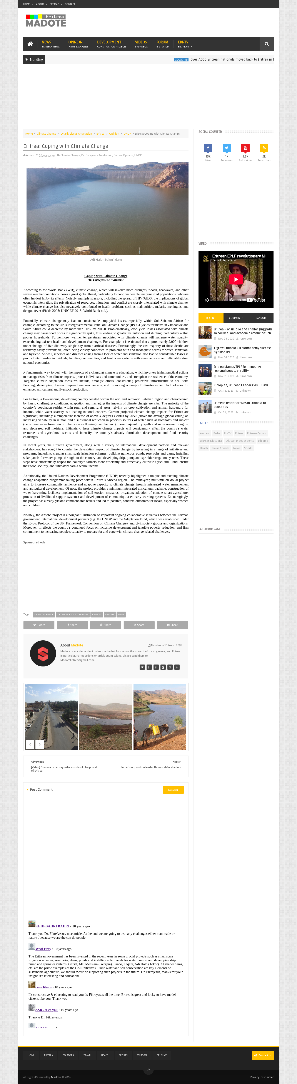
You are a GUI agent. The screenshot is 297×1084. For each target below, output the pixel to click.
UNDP (127, 133)
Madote (56, 1077)
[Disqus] (106, 856)
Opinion (78, 44)
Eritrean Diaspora (211, 440)
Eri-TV (185, 44)
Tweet (41, 625)
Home (26, 4)
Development (111, 44)
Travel (88, 1055)
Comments (236, 318)
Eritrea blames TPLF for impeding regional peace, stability (237, 369)
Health (204, 448)
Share (73, 625)
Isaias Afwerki (220, 448)
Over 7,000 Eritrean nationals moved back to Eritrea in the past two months (220, 59)
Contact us (265, 1055)
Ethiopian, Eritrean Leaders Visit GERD (241, 385)
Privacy (254, 1077)
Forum (163, 44)
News (51, 44)
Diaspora (68, 1055)
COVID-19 (154, 59)
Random (261, 318)
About (40, 4)
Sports (248, 448)
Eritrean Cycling (256, 433)
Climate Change (46, 133)
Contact (70, 4)
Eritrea (101, 133)
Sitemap (54, 4)
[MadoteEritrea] (142, 667)
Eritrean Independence (240, 440)
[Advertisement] (148, 98)
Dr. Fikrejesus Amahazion (76, 133)
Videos (141, 44)
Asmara (205, 433)
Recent (211, 318)
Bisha (217, 433)
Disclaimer (267, 1077)
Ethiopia (263, 440)
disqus (173, 789)
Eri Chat (162, 1055)
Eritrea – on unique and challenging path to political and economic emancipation (243, 331)
